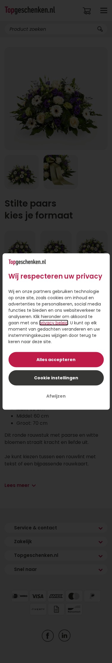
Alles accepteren (56, 360)
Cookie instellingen (56, 378)
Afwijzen (56, 396)
